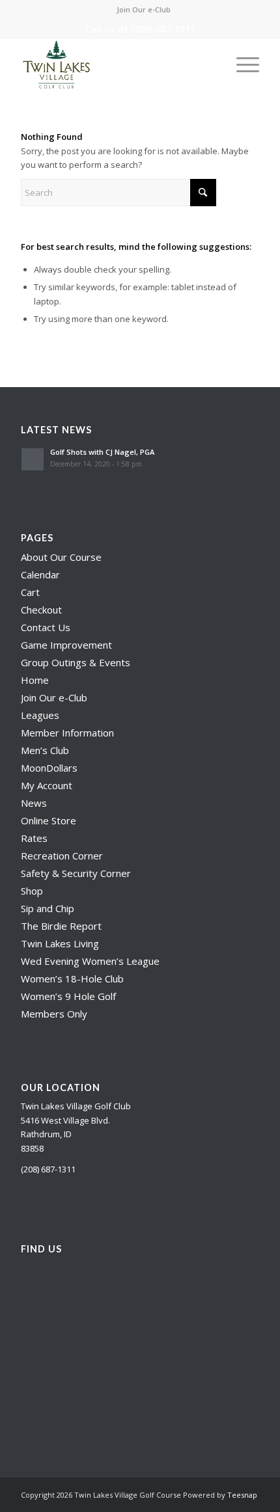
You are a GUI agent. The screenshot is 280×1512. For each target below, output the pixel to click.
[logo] (116, 64)
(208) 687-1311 (163, 29)
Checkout (41, 609)
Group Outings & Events (75, 662)
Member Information (67, 732)
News (34, 802)
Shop (32, 890)
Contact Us (45, 627)
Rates (34, 837)
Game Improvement (66, 644)
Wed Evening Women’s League (90, 960)
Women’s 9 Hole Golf (68, 996)
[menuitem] (143, 10)
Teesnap (242, 1495)
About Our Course (61, 556)
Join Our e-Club (144, 9)
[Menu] (241, 64)
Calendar (40, 574)
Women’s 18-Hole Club (72, 978)
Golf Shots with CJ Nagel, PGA (102, 452)
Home (35, 679)
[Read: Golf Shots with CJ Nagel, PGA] (32, 459)
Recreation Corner (62, 855)
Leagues (40, 715)
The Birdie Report (61, 925)
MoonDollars (49, 767)
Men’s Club (45, 750)
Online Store (48, 820)
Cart (30, 592)
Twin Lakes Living (60, 943)
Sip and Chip (47, 908)
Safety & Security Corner (76, 873)
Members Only (54, 1013)
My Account (46, 785)
